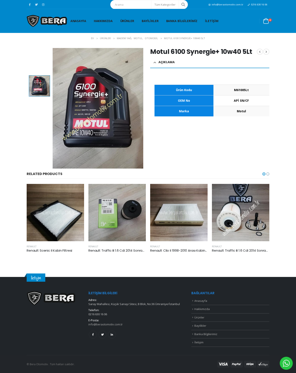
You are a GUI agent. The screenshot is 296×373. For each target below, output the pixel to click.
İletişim (211, 21)
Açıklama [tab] (166, 62)
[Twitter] (36, 4)
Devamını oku (77, 191)
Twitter (102, 335)
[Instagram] (43, 4)
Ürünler (127, 21)
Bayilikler (150, 21)
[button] (264, 174)
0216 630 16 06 (259, 4)
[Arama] (183, 4)
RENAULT (31, 246)
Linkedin (112, 335)
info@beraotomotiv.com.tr (227, 4)
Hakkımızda (103, 21)
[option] (39, 86)
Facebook (93, 335)
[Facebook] (30, 4)
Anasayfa (78, 21)
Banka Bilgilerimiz (182, 21)
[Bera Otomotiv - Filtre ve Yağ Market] (47, 21)
